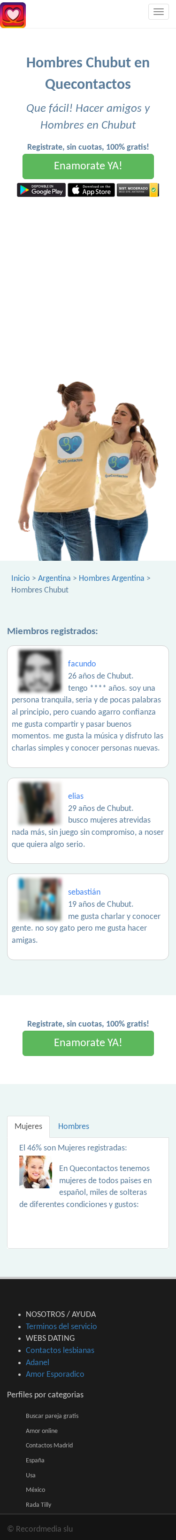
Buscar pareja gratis (52, 1416)
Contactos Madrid (49, 1445)
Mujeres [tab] (28, 1126)
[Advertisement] (88, 289)
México (35, 1490)
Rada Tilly (38, 1505)
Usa (31, 1475)
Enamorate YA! (88, 166)
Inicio (20, 578)
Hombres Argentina (112, 578)
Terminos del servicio (61, 1327)
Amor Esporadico (55, 1374)
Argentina (54, 578)
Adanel (37, 1363)
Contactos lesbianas (60, 1350)
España (35, 1460)
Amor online (42, 1431)
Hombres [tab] (73, 1126)
